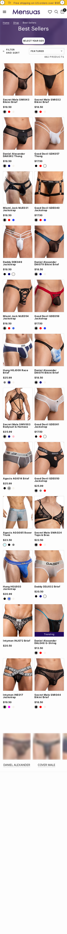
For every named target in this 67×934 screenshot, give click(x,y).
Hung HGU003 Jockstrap (12, 587)
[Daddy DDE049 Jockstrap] (18, 241)
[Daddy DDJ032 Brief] (49, 566)
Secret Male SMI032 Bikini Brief (47, 100)
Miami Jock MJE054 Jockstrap (16, 317)
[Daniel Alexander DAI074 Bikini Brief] (49, 350)
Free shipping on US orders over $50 (37, 2)
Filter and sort (13, 51)
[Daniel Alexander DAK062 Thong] (18, 133)
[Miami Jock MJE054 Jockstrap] (18, 295)
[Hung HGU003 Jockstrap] (18, 566)
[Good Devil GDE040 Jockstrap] (49, 187)
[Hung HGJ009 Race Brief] (18, 350)
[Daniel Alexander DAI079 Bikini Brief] (49, 241)
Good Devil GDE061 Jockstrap (46, 425)
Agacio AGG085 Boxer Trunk (17, 533)
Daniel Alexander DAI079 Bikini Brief (46, 263)
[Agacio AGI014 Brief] (18, 458)
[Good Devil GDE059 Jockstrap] (49, 295)
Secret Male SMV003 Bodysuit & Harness (17, 425)
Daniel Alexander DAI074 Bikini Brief (46, 371)
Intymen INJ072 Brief (16, 641)
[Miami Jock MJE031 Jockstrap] (18, 187)
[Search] (56, 11)
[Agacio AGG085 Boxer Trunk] (18, 512)
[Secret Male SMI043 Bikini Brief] (18, 79)
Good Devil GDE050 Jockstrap (47, 479)
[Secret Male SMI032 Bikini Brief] (49, 79)
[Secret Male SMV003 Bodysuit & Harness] (18, 404)
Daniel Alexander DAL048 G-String (45, 642)
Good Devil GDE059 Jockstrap (47, 317)
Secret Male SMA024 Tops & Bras (48, 533)
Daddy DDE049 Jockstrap (12, 263)
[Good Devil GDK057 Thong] (49, 133)
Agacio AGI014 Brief (16, 478)
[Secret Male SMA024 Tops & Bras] (49, 512)
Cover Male (46, 764)
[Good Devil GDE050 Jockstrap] (49, 458)
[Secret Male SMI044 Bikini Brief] (49, 674)
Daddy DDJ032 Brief (47, 586)
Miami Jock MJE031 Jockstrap (15, 209)
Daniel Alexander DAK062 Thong (14, 155)
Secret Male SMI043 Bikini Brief (16, 100)
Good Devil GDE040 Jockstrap (47, 209)
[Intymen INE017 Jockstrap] (18, 674)
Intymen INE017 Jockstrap (13, 696)
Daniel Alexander (16, 764)
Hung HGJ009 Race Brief (15, 371)
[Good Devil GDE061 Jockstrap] (49, 404)
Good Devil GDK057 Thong (47, 155)
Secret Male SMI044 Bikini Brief (47, 696)
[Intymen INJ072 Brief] (18, 620)
